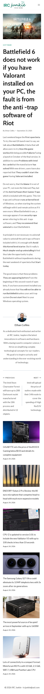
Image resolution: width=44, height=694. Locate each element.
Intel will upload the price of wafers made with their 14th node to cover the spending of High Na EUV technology (32, 394)
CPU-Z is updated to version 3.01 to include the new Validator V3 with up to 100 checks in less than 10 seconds (20, 538)
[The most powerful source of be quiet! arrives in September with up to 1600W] (22, 607)
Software (7, 45)
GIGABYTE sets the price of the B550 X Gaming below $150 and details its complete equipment (21, 451)
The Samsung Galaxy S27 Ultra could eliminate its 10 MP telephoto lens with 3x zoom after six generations (22, 582)
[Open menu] (39, 5)
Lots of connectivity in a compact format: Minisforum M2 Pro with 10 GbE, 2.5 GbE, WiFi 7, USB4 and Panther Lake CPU (22, 666)
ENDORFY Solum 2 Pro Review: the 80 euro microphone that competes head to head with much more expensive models (21, 495)
